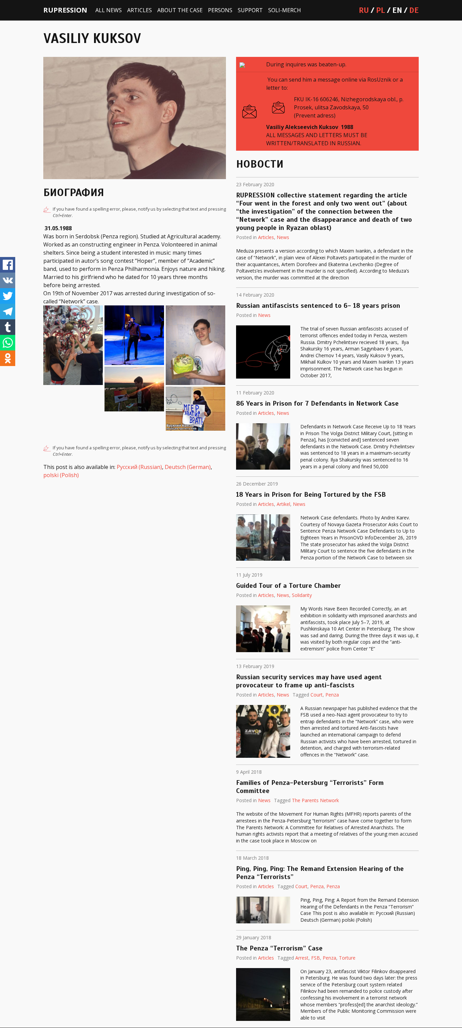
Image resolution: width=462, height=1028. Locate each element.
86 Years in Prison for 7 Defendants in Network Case (317, 403)
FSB (315, 958)
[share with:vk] (7, 280)
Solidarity (302, 595)
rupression (65, 10)
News (283, 237)
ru (364, 10)
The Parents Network (315, 800)
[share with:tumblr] (7, 327)
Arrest (301, 958)
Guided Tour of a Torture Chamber (288, 585)
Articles (139, 10)
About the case (180, 10)
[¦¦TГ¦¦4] (134, 335)
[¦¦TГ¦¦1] (73, 345)
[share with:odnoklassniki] (7, 358)
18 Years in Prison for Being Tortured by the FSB (311, 494)
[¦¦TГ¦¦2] (134, 389)
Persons (220, 10)
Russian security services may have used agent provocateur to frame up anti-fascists (309, 681)
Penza (332, 694)
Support (250, 10)
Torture (347, 958)
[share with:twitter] (7, 296)
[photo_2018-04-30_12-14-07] (195, 409)
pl (380, 10)
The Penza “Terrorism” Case (279, 948)
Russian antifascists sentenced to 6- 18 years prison (318, 305)
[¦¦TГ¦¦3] (195, 345)
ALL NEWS (108, 10)
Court (316, 694)
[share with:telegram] (7, 311)
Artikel (283, 504)
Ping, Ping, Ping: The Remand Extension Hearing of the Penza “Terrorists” (320, 872)
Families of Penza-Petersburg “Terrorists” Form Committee (310, 786)
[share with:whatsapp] (7, 342)
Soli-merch (284, 10)
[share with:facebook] (7, 265)
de (414, 10)
